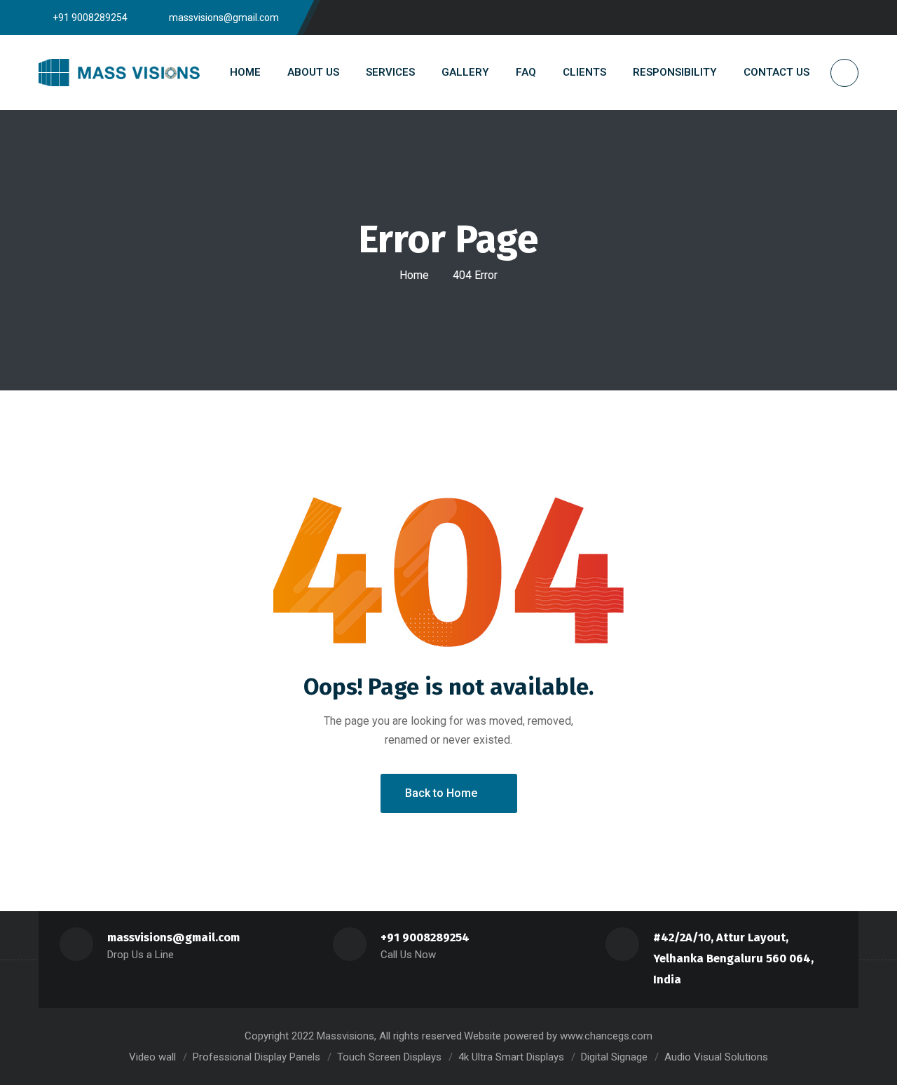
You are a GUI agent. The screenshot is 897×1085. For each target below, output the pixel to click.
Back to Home (441, 793)
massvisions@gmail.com (173, 937)
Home (414, 275)
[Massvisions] (119, 72)
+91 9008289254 (425, 937)
